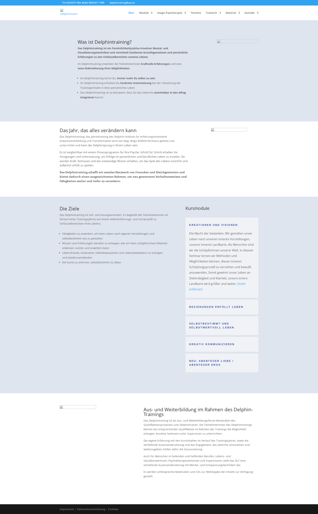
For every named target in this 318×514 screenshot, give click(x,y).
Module (144, 13)
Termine (196, 13)
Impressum (67, 509)
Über (131, 13)
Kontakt (250, 13)
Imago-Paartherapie (169, 13)
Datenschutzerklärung (91, 509)
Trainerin (211, 13)
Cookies (113, 509)
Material (231, 13)
